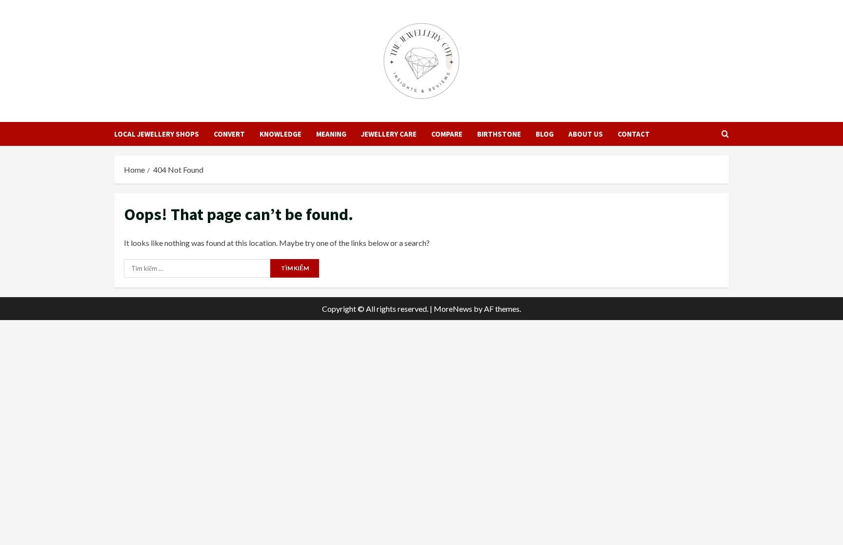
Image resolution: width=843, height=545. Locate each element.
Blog (545, 134)
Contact (634, 134)
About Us (585, 134)
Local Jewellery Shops (156, 134)
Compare (446, 134)
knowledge (280, 134)
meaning (331, 134)
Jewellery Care (389, 134)
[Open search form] (725, 133)
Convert (229, 134)
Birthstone (499, 134)
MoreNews (453, 308)
